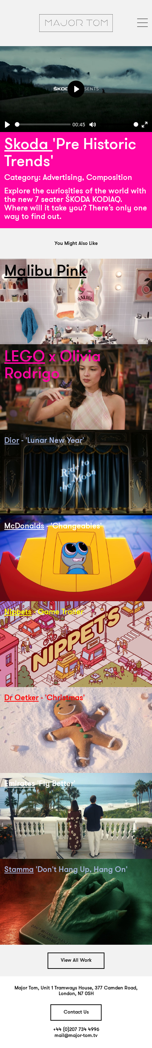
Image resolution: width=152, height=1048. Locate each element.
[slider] (43, 124)
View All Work (76, 960)
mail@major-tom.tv (76, 1035)
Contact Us (76, 1012)
